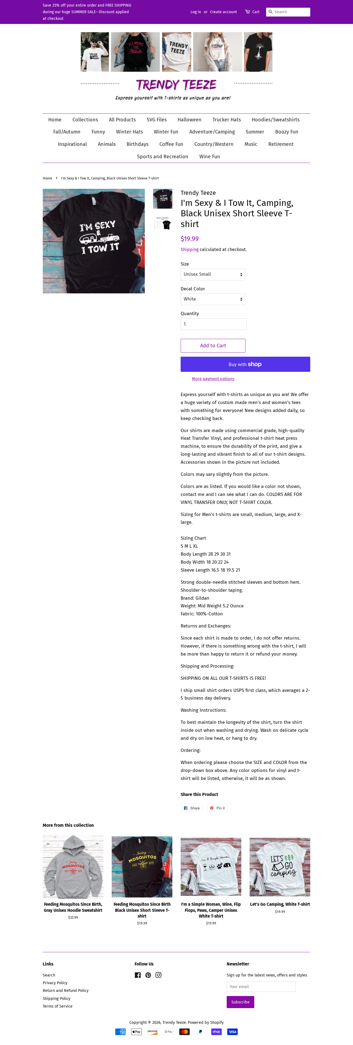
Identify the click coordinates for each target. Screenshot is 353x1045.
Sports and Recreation (162, 157)
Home (54, 120)
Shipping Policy (56, 998)
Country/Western (214, 144)
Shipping (190, 249)
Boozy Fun (286, 132)
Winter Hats (129, 132)
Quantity (190, 313)
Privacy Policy (55, 982)
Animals (107, 144)
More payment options (213, 378)
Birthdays (137, 144)
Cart (256, 12)
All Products (122, 120)
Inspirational (72, 144)
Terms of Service (58, 1006)
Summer (255, 132)
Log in (196, 12)
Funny (98, 132)
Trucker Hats (227, 120)
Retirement (281, 144)
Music (251, 144)
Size (185, 264)
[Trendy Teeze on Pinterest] (148, 976)
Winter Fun (166, 132)
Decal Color (193, 289)
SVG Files (157, 120)
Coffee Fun (171, 144)
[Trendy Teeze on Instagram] (158, 976)
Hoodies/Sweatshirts (275, 120)
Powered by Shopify (206, 1022)
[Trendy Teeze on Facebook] (138, 976)
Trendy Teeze (174, 1022)
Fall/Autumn (67, 132)
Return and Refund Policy (66, 990)
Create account (223, 12)
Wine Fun (209, 157)
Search (49, 975)
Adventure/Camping (212, 132)
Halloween (190, 120)
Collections (85, 120)
